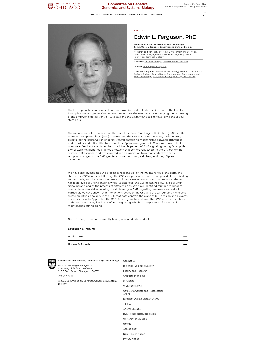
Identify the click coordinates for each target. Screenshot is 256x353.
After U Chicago (132, 309)
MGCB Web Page (153, 62)
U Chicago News (132, 286)
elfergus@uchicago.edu (154, 66)
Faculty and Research (135, 271)
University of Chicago (135, 319)
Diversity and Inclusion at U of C (141, 299)
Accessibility (130, 329)
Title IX (127, 304)
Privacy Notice (131, 339)
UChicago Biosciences (184, 76)
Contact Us (189, 4)
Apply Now (201, 4)
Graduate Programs (134, 276)
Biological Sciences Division (138, 266)
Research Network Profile (175, 62)
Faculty (139, 30)
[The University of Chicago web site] (74, 6)
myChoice (129, 281)
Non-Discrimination (134, 334)
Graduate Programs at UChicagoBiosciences (186, 6)
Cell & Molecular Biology (167, 71)
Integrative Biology (162, 76)
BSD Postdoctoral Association (139, 314)
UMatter (127, 324)
